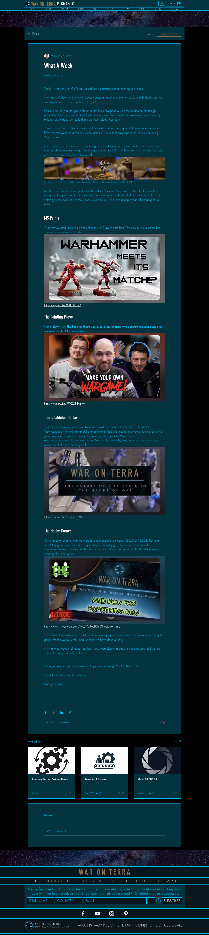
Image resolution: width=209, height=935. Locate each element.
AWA (82, 925)
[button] (162, 3)
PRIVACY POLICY (101, 925)
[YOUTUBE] (63, 3)
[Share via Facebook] (45, 712)
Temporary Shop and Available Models (50, 779)
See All (178, 741)
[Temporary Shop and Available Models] (51, 760)
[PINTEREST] (73, 3)
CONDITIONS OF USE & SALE (159, 925)
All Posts (33, 33)
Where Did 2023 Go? (147, 779)
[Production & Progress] (104, 760)
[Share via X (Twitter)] (53, 712)
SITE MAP (125, 925)
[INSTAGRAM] (68, 3)
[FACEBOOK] (58, 3)
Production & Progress (95, 779)
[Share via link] (69, 712)
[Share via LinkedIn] (61, 712)
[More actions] (163, 56)
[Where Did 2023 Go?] (157, 760)
